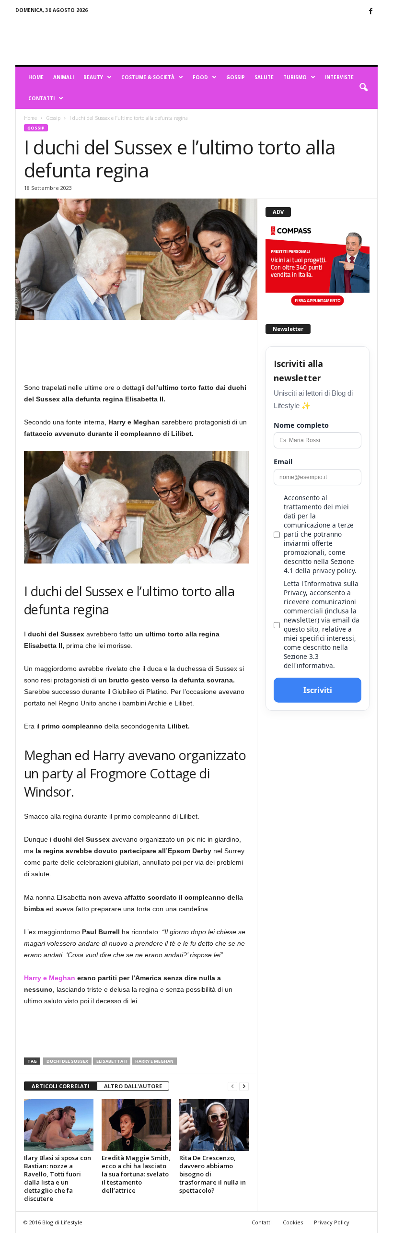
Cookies (293, 1222)
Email (283, 461)
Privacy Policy (331, 1222)
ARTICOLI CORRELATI (61, 1086)
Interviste (339, 77)
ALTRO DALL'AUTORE (133, 1086)
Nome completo (301, 425)
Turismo (295, 77)
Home (36, 77)
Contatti (41, 98)
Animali (63, 77)
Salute (264, 77)
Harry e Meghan (50, 978)
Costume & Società (147, 77)
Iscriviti (317, 690)
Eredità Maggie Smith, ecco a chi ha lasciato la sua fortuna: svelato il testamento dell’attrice (136, 1174)
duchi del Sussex (67, 1061)
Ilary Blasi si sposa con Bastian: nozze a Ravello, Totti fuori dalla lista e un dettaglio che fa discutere (57, 1178)
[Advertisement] (256, 39)
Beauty (93, 77)
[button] (363, 87)
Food (200, 77)
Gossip (235, 77)
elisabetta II (111, 1061)
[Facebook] (370, 12)
